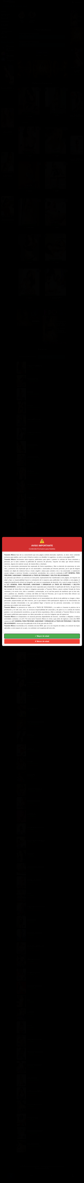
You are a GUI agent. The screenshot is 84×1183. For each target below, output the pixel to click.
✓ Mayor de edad (42, 636)
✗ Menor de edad (42, 641)
